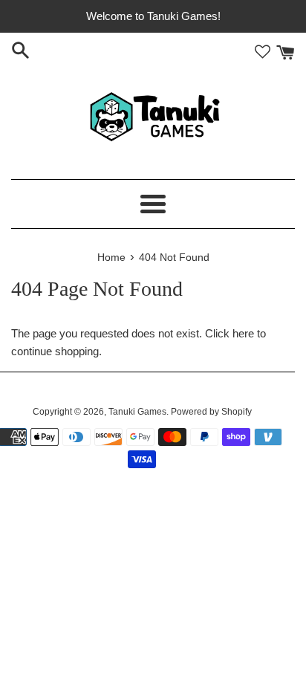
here (243, 333)
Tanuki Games (137, 412)
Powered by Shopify (211, 412)
